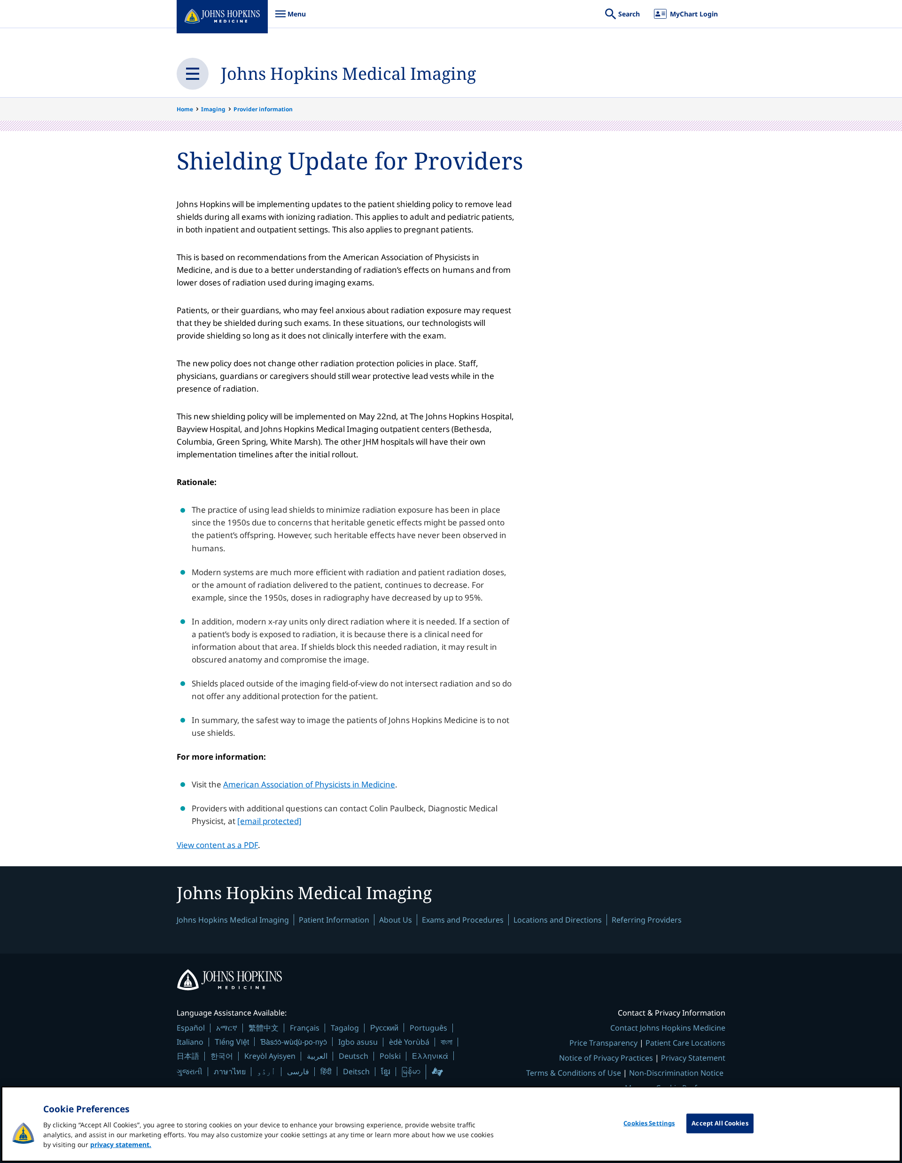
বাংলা (446, 1042)
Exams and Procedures (463, 920)
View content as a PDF (217, 845)
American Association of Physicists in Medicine (309, 784)
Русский (384, 1027)
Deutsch (353, 1056)
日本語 (188, 1056)
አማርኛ (226, 1028)
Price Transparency (603, 1043)
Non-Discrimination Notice (676, 1073)
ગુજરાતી (189, 1071)
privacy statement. (120, 1144)
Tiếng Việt (232, 1041)
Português (428, 1028)
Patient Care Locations (685, 1043)
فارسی (298, 1071)
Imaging (213, 109)
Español (191, 1028)
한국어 (221, 1056)
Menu (290, 18)
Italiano (190, 1042)
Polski (390, 1056)
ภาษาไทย (230, 1071)
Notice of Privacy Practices (606, 1058)
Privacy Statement (693, 1058)
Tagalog (345, 1028)
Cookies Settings (649, 1123)
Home (185, 109)
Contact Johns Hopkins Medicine (667, 1028)
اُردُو (266, 1071)
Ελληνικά (430, 1055)
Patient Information (334, 920)
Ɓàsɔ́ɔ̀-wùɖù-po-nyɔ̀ (293, 1041)
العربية (317, 1056)
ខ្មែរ (385, 1071)
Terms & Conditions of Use (573, 1073)
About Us (395, 920)
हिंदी (326, 1071)
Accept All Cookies (720, 1123)
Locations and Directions (557, 920)
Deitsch (356, 1071)
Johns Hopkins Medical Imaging (348, 73)
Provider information (263, 109)
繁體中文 (264, 1028)
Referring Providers (647, 920)
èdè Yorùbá (409, 1042)
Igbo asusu (358, 1042)
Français (304, 1028)
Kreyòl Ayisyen (269, 1056)
